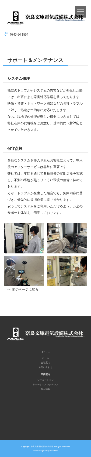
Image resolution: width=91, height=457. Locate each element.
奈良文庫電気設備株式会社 (42, 446)
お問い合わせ (45, 367)
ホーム (45, 358)
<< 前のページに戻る (22, 289)
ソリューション (45, 380)
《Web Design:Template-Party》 (45, 450)
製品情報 (45, 389)
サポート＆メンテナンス (45, 384)
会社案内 (45, 362)
